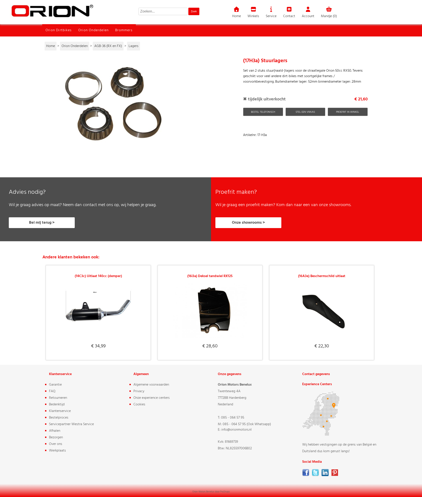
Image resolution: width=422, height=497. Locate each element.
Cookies (139, 404)
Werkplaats (57, 450)
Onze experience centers (151, 398)
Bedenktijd (57, 404)
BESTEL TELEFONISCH (263, 112)
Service (271, 16)
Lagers (133, 46)
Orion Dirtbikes (58, 30)
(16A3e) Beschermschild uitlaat (321, 276)
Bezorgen (56, 437)
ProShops (225, 492)
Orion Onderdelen (93, 30)
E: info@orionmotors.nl (235, 430)
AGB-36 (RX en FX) (108, 46)
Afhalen (54, 431)
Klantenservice (60, 411)
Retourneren (58, 398)
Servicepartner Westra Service (71, 424)
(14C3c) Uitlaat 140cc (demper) (98, 276)
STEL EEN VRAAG (305, 112)
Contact (289, 16)
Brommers (124, 30)
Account (308, 16)
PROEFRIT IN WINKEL (347, 112)
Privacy (138, 391)
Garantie (55, 385)
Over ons (55, 444)
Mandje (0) (329, 16)
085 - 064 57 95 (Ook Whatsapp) (247, 424)
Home (236, 16)
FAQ (52, 391)
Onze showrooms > (248, 222)
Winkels (253, 16)
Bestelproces (58, 418)
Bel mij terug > (42, 222)
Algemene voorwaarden (151, 385)
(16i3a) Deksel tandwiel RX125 (210, 276)
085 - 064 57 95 (232, 418)
